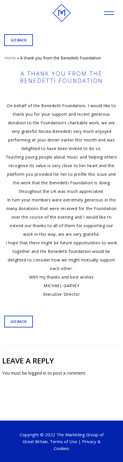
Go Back (19, 40)
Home (10, 58)
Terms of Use (63, 441)
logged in (37, 373)
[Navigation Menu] (109, 13)
